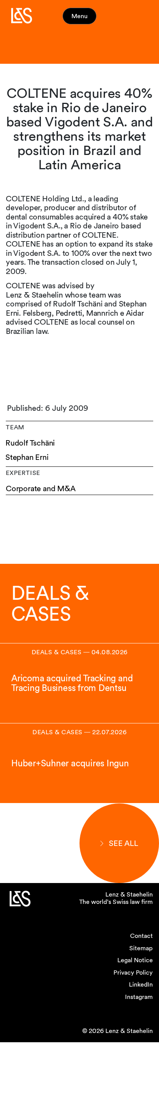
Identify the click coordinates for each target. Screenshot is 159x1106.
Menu (79, 16)
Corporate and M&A (41, 488)
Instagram (139, 997)
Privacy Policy (133, 972)
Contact (141, 935)
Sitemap (141, 948)
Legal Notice (135, 960)
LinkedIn (141, 984)
